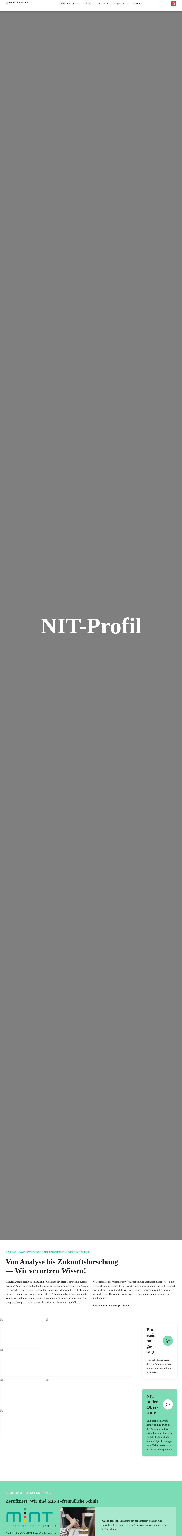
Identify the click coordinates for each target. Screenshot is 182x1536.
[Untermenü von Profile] (91, 3)
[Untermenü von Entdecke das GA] (78, 3)
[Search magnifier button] (173, 3)
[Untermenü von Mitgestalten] (128, 3)
